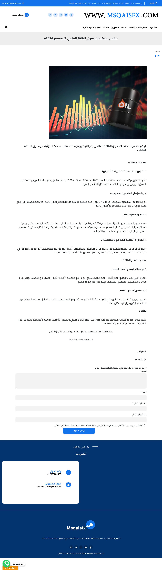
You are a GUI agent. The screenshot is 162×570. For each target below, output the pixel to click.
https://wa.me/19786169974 (81, 339)
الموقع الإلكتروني (139, 414)
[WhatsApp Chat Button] (6, 563)
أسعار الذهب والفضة (138, 27)
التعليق (143, 370)
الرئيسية (153, 27)
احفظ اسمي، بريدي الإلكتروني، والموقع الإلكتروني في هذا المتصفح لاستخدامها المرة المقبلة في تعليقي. (98, 425)
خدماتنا (106, 27)
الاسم (143, 392)
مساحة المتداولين (118, 27)
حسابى (14, 15)
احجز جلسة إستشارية (91, 27)
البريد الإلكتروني (139, 403)
